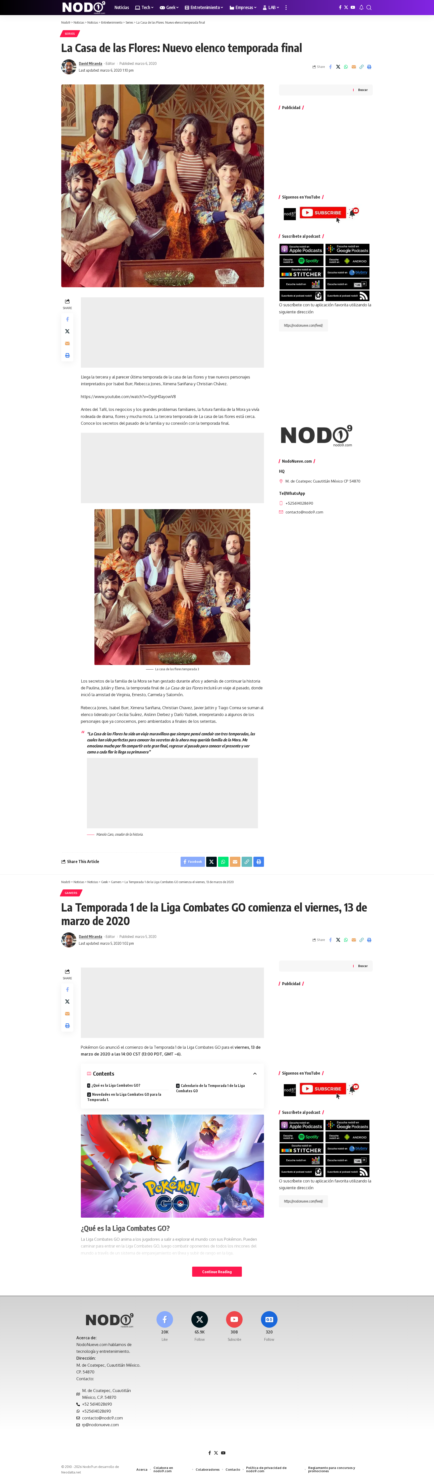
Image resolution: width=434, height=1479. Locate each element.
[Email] (353, 67)
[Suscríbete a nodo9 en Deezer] (301, 283)
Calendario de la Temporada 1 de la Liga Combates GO (210, 1088)
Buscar (363, 90)
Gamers (71, 893)
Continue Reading (217, 1271)
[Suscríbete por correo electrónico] (301, 295)
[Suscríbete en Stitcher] (301, 272)
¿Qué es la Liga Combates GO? (115, 1085)
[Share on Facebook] (330, 67)
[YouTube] (352, 7)
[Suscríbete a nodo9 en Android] (347, 260)
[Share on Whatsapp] (345, 67)
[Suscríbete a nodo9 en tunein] (347, 283)
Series (70, 33)
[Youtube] (234, 1326)
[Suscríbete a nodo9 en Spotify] (301, 260)
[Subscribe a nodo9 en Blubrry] (347, 272)
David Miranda (90, 63)
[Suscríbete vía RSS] (347, 295)
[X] (346, 7)
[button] (286, 7)
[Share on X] (338, 67)
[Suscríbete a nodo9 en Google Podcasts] (347, 248)
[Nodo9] (83, 7)
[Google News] (269, 1326)
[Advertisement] (172, 332)
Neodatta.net (71, 1472)
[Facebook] (340, 7)
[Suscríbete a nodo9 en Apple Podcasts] (301, 248)
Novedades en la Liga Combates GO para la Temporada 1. (124, 1097)
